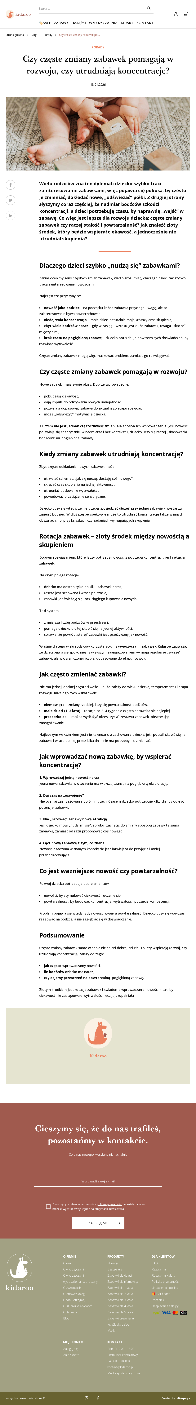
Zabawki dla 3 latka (120, 1300)
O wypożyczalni (73, 1269)
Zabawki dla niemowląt (122, 1281)
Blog (34, 35)
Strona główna (15, 35)
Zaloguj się (70, 1349)
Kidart (127, 22)
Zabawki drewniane (120, 1318)
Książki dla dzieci (118, 1324)
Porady (47, 35)
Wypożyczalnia (103, 22)
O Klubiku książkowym (77, 1306)
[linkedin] (10, 215)
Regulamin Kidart (163, 1275)
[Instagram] (86, 1398)
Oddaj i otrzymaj (74, 1300)
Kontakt (145, 22)
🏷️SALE (45, 22)
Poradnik (158, 1300)
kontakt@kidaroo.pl (120, 1367)
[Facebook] (98, 1398)
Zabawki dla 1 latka (120, 1288)
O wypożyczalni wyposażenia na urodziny (80, 1278)
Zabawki (62, 22)
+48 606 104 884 (118, 1361)
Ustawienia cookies (165, 1288)
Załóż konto (71, 1355)
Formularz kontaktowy (122, 1355)
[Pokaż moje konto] (176, 14)
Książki (79, 22)
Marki (111, 1330)
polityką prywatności (109, 1204)
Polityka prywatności (165, 1281)
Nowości (113, 1263)
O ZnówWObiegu (74, 1294)
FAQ (155, 1263)
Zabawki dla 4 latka (120, 1306)
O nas (67, 1263)
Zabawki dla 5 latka (120, 1312)
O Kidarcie (70, 1312)
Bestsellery (114, 1269)
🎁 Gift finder (161, 1294)
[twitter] (10, 200)
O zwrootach (72, 1288)
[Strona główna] (18, 14)
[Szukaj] (149, 8)
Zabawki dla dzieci (119, 1275)
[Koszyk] (185, 14)
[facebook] (10, 185)
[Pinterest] (109, 1398)
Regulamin (159, 1269)
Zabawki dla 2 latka (120, 1294)
